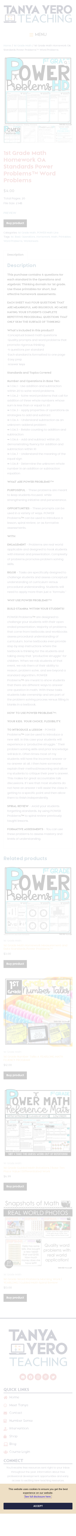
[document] (38, 768)
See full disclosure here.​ (38, 1496)
